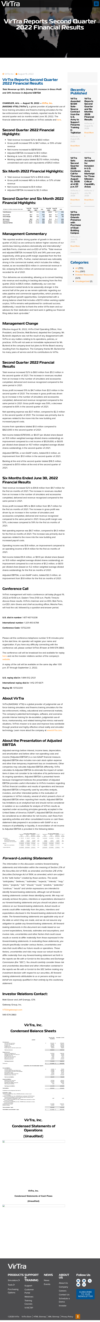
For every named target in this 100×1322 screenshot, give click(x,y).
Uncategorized (82, 281)
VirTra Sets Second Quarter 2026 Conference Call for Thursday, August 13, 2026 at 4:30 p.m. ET (76, 172)
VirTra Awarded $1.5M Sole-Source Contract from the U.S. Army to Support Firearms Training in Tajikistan (75, 115)
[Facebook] (78, 1281)
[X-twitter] (90, 1281)
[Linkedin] (84, 1281)
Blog (77, 271)
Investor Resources (84, 274)
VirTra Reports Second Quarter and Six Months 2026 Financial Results (89, 109)
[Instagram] (84, 1285)
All (76, 268)
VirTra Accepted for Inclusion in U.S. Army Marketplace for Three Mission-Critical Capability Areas (91, 172)
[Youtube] (78, 1285)
